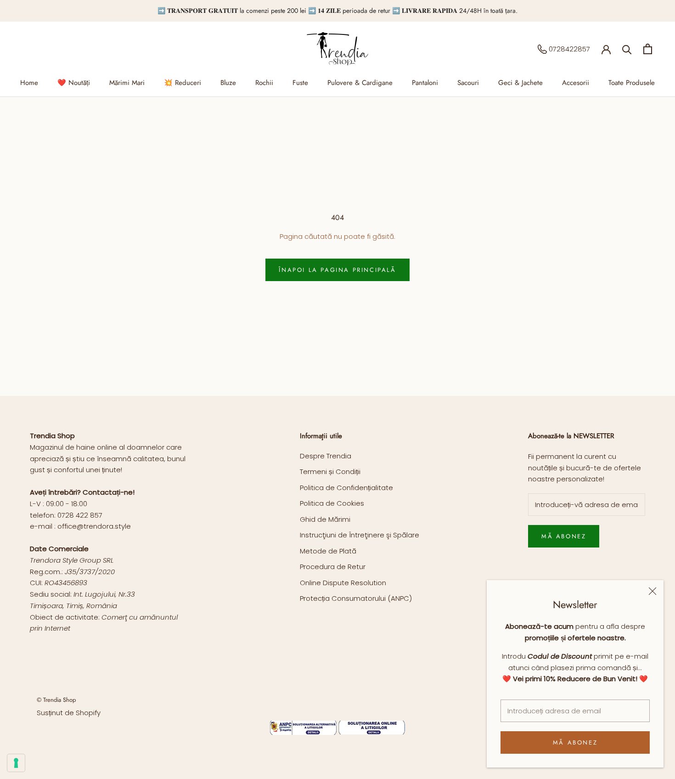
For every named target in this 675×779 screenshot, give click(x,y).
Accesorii (575, 83)
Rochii (264, 83)
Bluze (228, 83)
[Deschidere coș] (647, 49)
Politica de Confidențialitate (346, 487)
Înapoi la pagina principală (337, 269)
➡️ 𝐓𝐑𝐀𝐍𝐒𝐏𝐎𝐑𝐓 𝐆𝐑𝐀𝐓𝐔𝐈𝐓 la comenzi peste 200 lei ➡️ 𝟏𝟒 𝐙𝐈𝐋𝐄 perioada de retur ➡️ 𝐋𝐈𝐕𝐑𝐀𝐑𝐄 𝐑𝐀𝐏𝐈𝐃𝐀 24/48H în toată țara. (338, 10)
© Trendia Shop (56, 699)
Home (29, 83)
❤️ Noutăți (73, 83)
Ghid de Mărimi (325, 519)
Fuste (300, 83)
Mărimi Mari (127, 83)
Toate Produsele (631, 83)
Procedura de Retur (333, 566)
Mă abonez (575, 742)
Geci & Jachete (520, 83)
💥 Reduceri (182, 83)
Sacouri (468, 83)
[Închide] (652, 591)
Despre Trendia (325, 456)
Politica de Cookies (332, 503)
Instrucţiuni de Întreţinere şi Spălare (359, 535)
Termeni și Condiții (330, 471)
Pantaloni (425, 83)
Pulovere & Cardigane (360, 83)
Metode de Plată (328, 551)
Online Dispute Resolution (343, 582)
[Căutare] (627, 49)
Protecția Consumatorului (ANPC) (356, 598)
